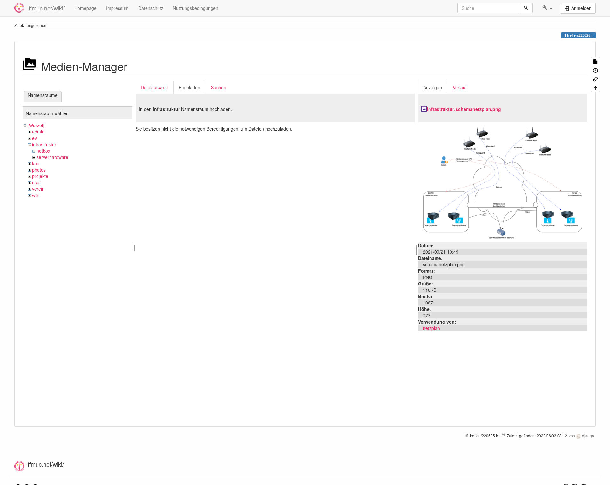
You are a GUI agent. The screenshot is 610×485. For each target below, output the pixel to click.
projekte (40, 176)
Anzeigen (432, 87)
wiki (35, 195)
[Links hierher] (595, 79)
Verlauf (460, 87)
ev (34, 138)
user (36, 182)
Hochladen (189, 87)
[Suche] (526, 8)
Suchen (218, 87)
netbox (43, 150)
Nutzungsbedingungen (195, 8)
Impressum (117, 8)
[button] (547, 8)
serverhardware (52, 157)
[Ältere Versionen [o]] (595, 70)
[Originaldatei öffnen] (502, 181)
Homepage (85, 8)
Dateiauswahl (154, 87)
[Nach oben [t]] (595, 87)
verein (38, 189)
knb (35, 163)
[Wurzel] (36, 125)
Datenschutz (150, 8)
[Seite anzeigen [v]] (595, 61)
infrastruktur (44, 144)
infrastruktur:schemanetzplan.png (464, 109)
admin (38, 131)
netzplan (431, 328)
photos (39, 170)
